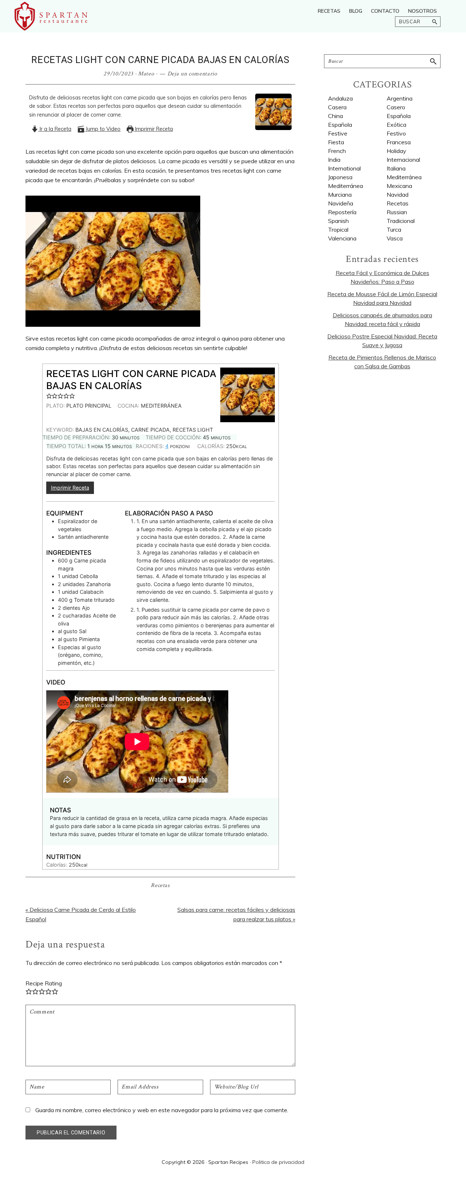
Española (340, 124)
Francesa (399, 142)
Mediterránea (345, 185)
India (334, 159)
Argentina (399, 98)
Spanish (338, 220)
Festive (337, 133)
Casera (337, 107)
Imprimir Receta (153, 129)
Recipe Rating (43, 983)
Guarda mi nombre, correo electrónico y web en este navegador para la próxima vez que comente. (161, 1110)
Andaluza (340, 98)
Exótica (396, 124)
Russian (397, 212)
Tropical (338, 229)
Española (399, 115)
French (337, 150)
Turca (394, 229)
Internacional (403, 159)
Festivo (396, 133)
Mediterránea (404, 177)
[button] (49, 396)
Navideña (340, 203)
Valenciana (342, 238)
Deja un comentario (192, 74)
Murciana (340, 194)
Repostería (342, 212)
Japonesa (340, 177)
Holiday (396, 150)
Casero (396, 107)
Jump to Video (102, 129)
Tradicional (401, 220)
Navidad (397, 194)
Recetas (160, 885)
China (335, 115)
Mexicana (399, 185)
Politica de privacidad (278, 1162)
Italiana (396, 168)
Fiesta (336, 142)
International (344, 168)
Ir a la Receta (54, 129)
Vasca (395, 238)
